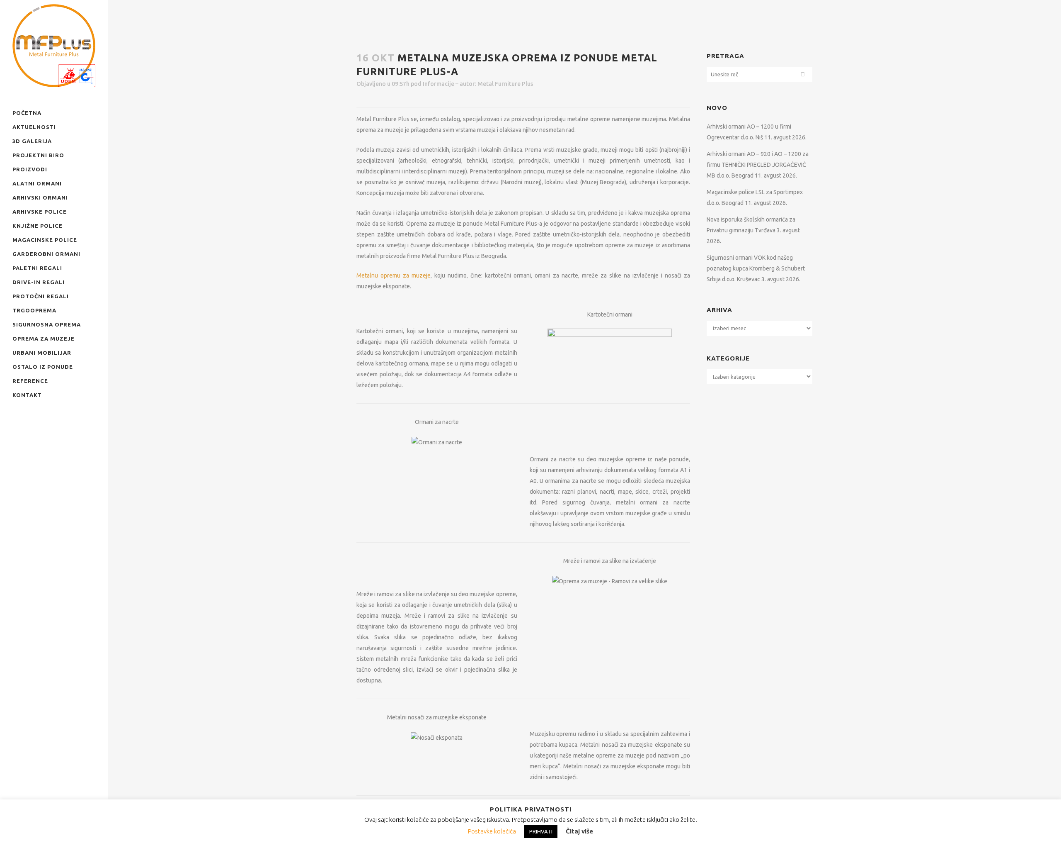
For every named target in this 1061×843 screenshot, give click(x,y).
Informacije (438, 83)
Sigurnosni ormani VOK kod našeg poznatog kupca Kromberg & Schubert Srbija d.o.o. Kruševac (756, 268)
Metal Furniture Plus (505, 83)
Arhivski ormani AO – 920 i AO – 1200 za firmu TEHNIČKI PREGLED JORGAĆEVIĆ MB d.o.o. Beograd (758, 165)
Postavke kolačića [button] (492, 831)
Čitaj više (579, 831)
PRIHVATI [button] (540, 831)
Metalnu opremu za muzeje (393, 275)
